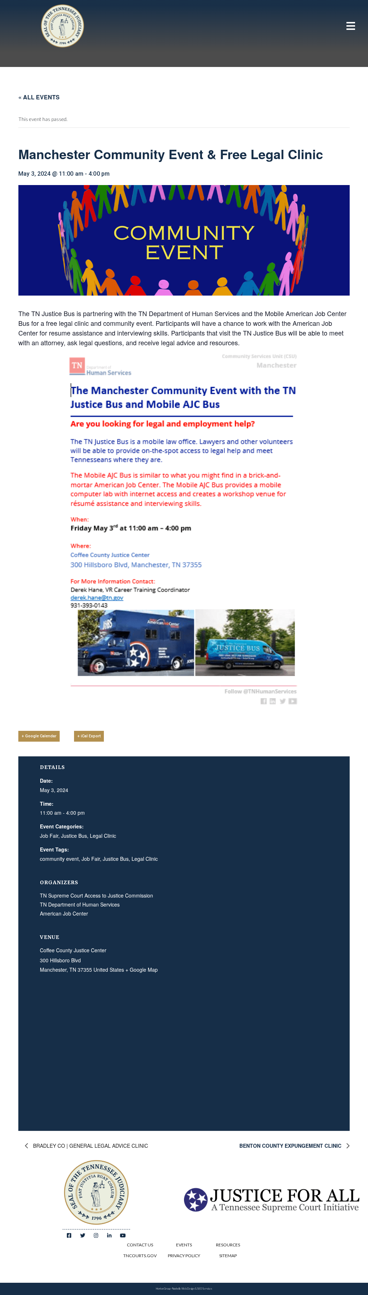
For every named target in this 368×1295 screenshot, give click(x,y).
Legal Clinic (103, 835)
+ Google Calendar (39, 736)
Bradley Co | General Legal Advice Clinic (90, 1145)
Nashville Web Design (183, 1288)
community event (59, 858)
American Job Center (64, 913)
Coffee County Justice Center (73, 950)
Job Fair (49, 835)
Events (184, 1244)
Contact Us (140, 1244)
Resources (228, 1244)
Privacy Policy (184, 1255)
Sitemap (228, 1255)
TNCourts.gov (140, 1255)
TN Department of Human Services (80, 904)
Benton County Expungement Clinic (291, 1145)
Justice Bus (74, 835)
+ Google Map (141, 969)
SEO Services (204, 1288)
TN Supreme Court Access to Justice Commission (96, 895)
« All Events (39, 97)
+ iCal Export (89, 736)
